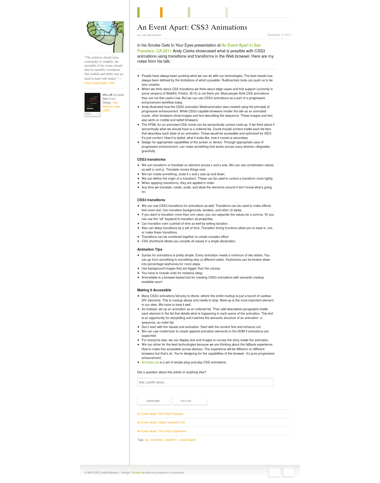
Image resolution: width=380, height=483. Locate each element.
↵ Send (267, 382)
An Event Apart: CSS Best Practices (160, 414)
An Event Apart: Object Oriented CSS (161, 422)
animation (157, 439)
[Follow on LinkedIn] (288, 472)
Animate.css (150, 362)
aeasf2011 (171, 439)
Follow (186, 401)
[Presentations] (206, 12)
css (147, 439)
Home (102, 13)
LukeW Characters (104, 37)
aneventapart (187, 439)
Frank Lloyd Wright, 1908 (99, 83)
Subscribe (153, 401)
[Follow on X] (274, 472)
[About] (148, 12)
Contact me (138, 472)
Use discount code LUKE (111, 106)
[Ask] (234, 12)
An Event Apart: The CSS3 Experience (161, 431)
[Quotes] (174, 12)
